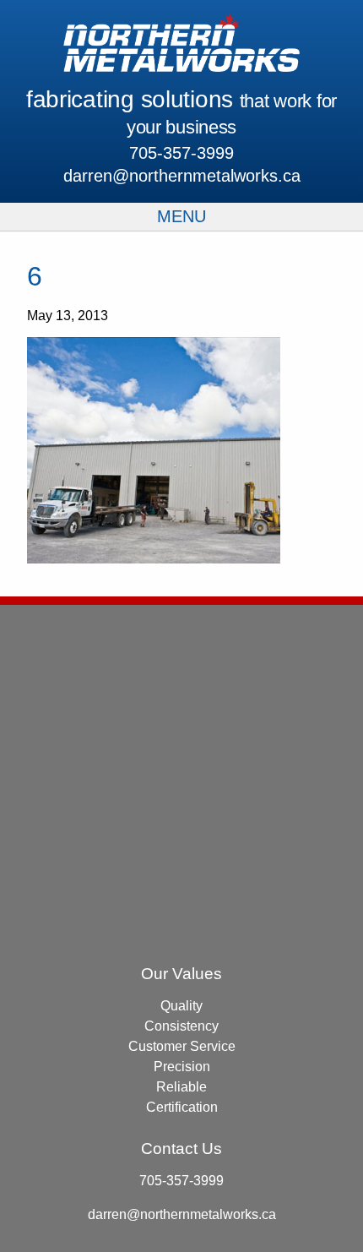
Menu (181, 216)
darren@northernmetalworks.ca (182, 175)
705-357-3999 (181, 153)
